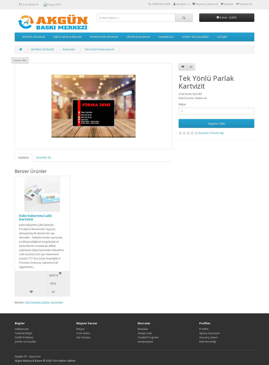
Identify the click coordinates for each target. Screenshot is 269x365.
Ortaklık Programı (148, 337)
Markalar (143, 329)
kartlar (46, 302)
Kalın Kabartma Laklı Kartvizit (35, 217)
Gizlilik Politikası (24, 337)
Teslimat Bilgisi (23, 333)
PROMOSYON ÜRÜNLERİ (104, 37)
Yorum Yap (217, 133)
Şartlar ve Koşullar (25, 341)
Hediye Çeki (145, 333)
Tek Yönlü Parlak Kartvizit (99, 49)
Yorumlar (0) (43, 157)
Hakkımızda (22, 329)
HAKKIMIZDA (166, 37)
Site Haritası (83, 337)
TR (25, 356)
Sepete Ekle (20, 60)
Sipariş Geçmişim (209, 333)
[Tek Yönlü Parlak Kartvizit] (93, 106)
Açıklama (23, 157)
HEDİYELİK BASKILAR (138, 37)
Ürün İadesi (83, 333)
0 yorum (203, 133)
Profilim (203, 329)
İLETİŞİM (222, 37)
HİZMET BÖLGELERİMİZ (195, 37)
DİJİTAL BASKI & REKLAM (67, 37)
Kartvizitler (69, 49)
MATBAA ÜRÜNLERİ (33, 37)
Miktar (182, 104)
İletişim (80, 329)
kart (27, 302)
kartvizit (36, 302)
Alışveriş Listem (208, 337)
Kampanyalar (145, 341)
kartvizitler (57, 302)
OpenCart (35, 356)
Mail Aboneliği (207, 341)
